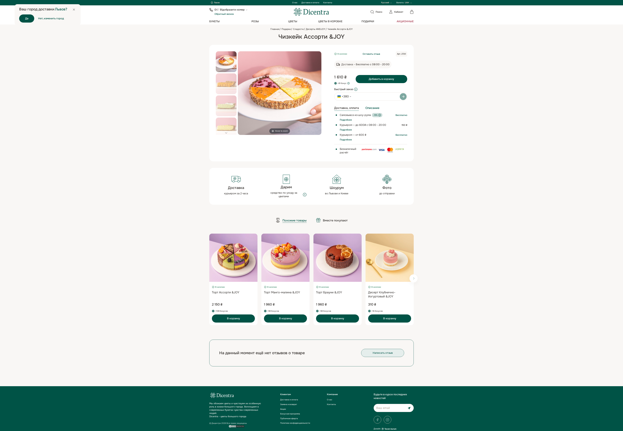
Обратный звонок (224, 13)
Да (26, 18)
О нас (295, 2)
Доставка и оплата (310, 2)
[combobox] (343, 97)
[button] (226, 133)
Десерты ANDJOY (315, 29)
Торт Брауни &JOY (329, 292)
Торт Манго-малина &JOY (282, 292)
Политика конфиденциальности (295, 423)
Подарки (367, 21)
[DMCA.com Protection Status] (236, 426)
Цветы (292, 21)
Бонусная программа (290, 413)
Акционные (405, 21)
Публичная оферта (289, 418)
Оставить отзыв (371, 53)
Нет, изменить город (51, 18)
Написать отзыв (383, 353)
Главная (274, 29)
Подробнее (346, 119)
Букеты (214, 21)
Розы (255, 21)
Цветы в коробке (330, 21)
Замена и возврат (288, 404)
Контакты (327, 2)
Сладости (298, 29)
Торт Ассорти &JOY (225, 292)
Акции (283, 409)
